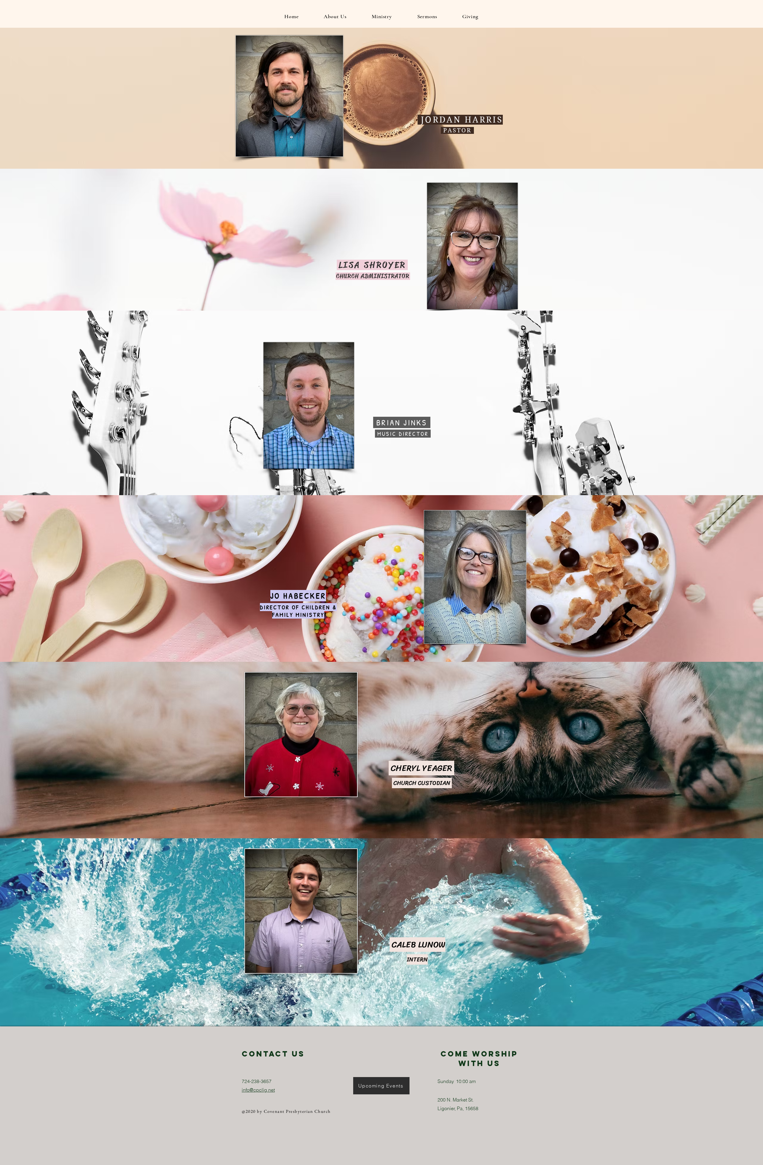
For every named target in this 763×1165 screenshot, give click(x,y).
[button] (335, 16)
